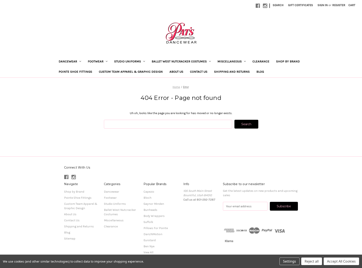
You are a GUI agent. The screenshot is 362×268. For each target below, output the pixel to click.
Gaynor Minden (154, 204)
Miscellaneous (229, 61)
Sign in (323, 5)
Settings (289, 261)
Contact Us (198, 71)
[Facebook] (258, 6)
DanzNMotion (153, 234)
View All (148, 252)
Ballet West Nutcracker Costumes (179, 61)
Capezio (149, 191)
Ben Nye (149, 246)
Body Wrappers (154, 216)
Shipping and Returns (232, 71)
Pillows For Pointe (156, 228)
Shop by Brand (288, 61)
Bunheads (150, 210)
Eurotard (150, 240)
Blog (260, 71)
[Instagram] (265, 6)
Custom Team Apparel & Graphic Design (131, 71)
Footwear (95, 61)
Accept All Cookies (341, 261)
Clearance (260, 61)
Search (278, 5)
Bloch (147, 198)
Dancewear (68, 61)
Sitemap (69, 238)
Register (338, 5)
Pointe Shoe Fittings (75, 71)
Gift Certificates (300, 5)
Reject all (312, 261)
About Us (176, 71)
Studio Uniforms (127, 61)
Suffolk (148, 222)
